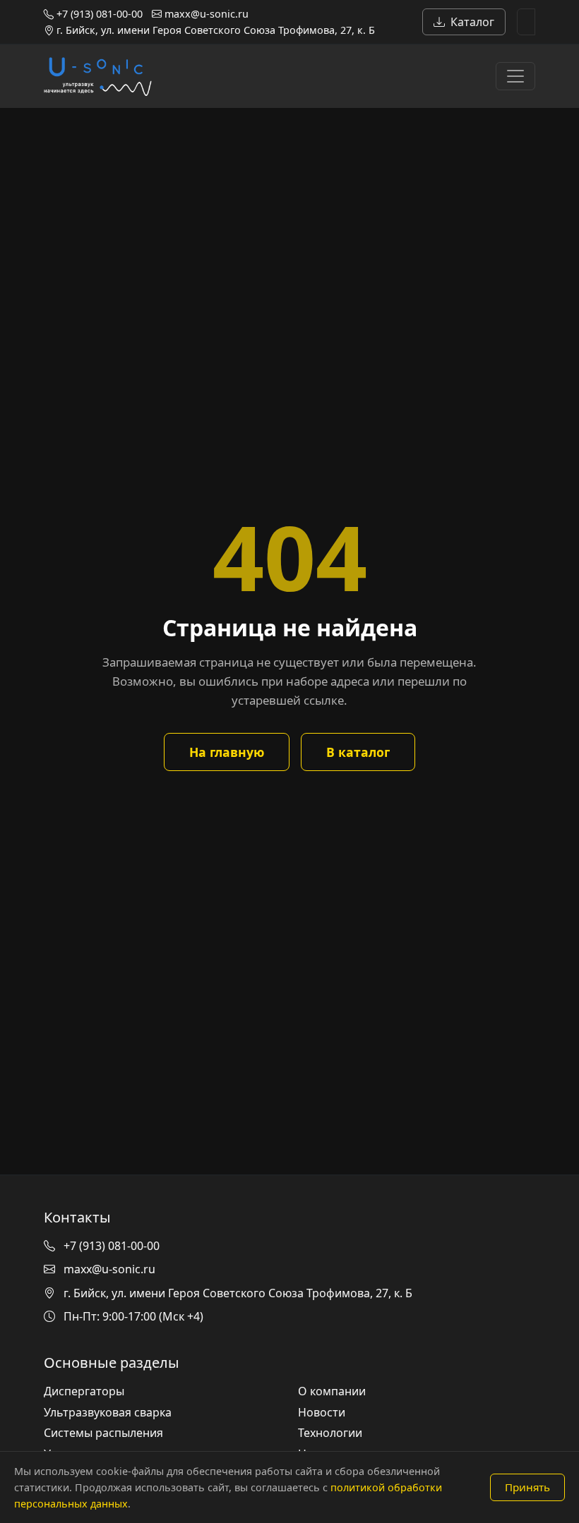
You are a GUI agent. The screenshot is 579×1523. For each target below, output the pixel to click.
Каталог (472, 22)
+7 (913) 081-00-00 (98, 13)
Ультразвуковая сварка (108, 1412)
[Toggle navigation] (515, 76)
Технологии (330, 1432)
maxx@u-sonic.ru (205, 13)
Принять (527, 1487)
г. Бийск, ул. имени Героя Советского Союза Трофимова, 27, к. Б (214, 30)
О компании (332, 1391)
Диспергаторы (84, 1391)
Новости (321, 1412)
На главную (226, 752)
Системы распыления (103, 1432)
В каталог (358, 752)
